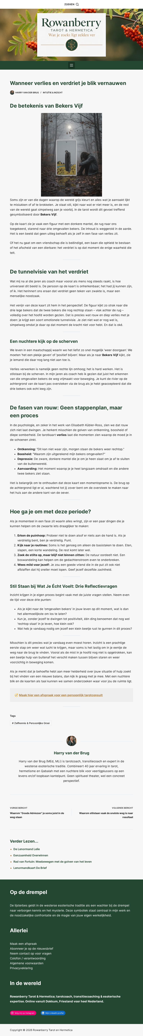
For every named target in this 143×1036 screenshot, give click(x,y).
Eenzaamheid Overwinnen (30, 855)
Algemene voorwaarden (26, 963)
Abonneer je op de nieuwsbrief (31, 948)
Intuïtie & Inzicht (53, 92)
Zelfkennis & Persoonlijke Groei (31, 723)
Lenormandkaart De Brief (30, 868)
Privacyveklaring (21, 968)
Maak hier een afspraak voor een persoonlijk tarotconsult (61, 695)
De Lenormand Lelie (26, 849)
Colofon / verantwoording (28, 958)
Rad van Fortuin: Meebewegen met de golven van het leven (52, 861)
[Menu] (71, 65)
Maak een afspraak (23, 943)
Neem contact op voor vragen (30, 953)
